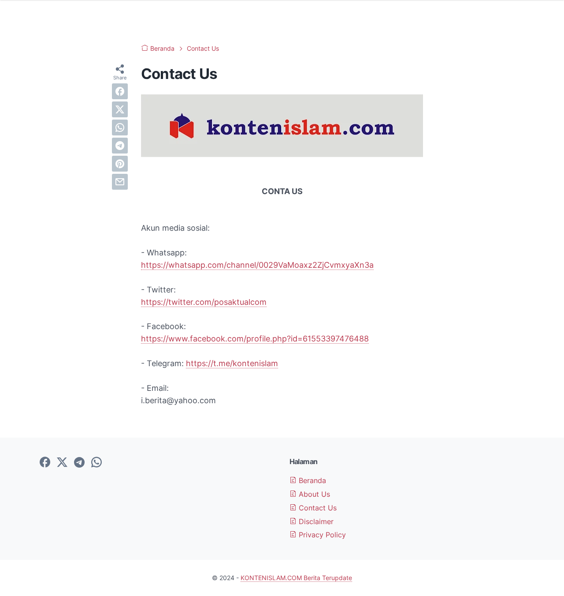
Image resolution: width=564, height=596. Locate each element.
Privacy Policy (321, 534)
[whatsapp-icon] (96, 463)
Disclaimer (315, 521)
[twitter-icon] (62, 463)
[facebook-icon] (45, 463)
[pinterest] (120, 164)
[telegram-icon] (79, 463)
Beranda (311, 480)
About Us (313, 494)
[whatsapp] (120, 127)
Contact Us (317, 507)
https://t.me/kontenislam (232, 363)
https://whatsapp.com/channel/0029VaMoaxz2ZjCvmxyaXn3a (257, 265)
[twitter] (120, 109)
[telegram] (120, 146)
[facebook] (120, 91)
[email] (120, 182)
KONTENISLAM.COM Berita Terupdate (296, 577)
